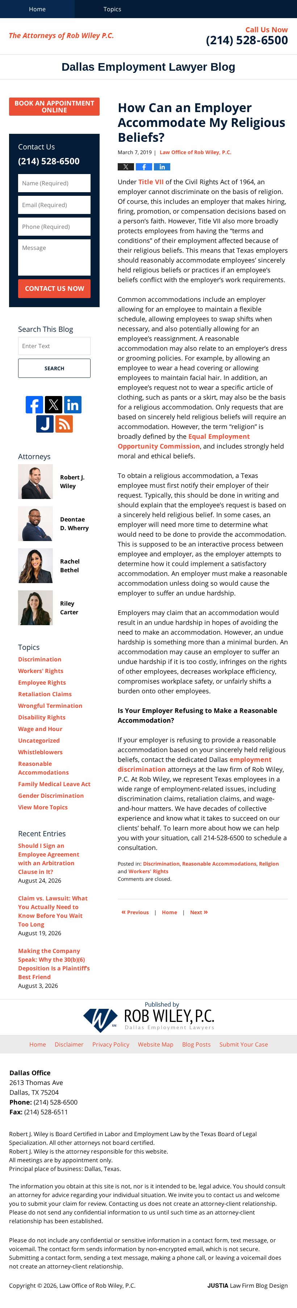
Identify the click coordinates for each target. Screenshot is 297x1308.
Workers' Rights (148, 871)
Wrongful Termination (50, 706)
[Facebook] (34, 404)
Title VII (151, 181)
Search (54, 368)
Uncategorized (39, 740)
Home (37, 9)
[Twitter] (53, 404)
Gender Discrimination (51, 796)
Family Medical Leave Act (54, 784)
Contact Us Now (54, 288)
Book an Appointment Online (54, 107)
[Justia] (45, 424)
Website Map (155, 1044)
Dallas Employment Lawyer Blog (61, 36)
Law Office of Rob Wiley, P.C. (247, 36)
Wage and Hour (40, 729)
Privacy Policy (110, 1044)
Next (199, 911)
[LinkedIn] (72, 404)
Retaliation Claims (45, 694)
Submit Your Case (243, 1044)
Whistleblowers (40, 752)
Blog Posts (196, 1044)
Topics (112, 9)
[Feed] (64, 424)
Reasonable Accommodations (219, 863)
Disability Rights (42, 717)
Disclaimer (69, 1044)
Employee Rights (42, 682)
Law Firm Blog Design (248, 1286)
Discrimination (161, 863)
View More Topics (43, 807)
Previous (135, 911)
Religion (269, 863)
